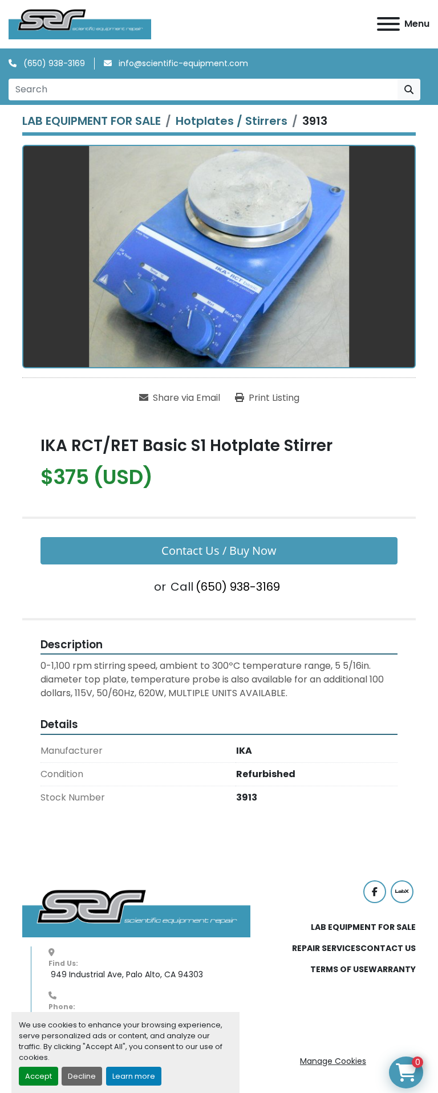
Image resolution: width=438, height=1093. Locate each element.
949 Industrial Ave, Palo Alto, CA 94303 (125, 974)
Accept (38, 1076)
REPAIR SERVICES (326, 948)
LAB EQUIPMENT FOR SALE (363, 927)
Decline (82, 1076)
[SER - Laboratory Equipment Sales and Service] (136, 913)
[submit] (409, 89)
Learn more (133, 1076)
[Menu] (388, 24)
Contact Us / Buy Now (219, 550)
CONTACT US (388, 948)
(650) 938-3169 (53, 63)
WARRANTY (392, 969)
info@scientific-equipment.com (182, 63)
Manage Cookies (333, 1061)
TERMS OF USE (339, 969)
